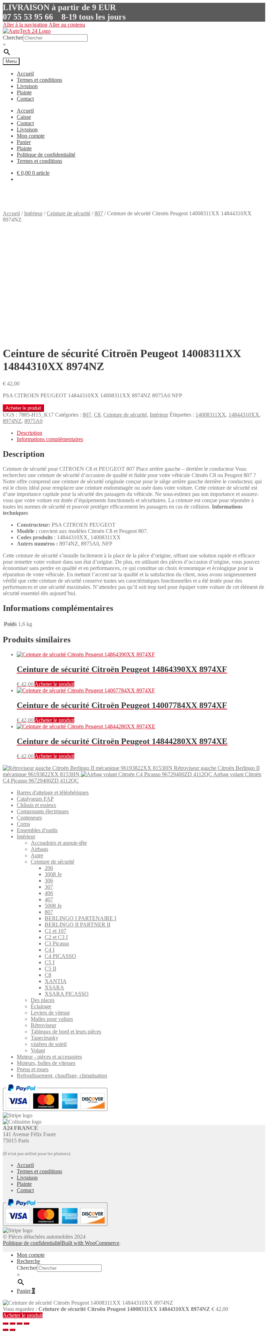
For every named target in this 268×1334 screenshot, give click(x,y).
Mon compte (31, 136)
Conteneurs (29, 818)
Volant (38, 1050)
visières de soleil (49, 1044)
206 (49, 868)
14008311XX (210, 415)
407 (49, 899)
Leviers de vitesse (50, 1013)
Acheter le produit (23, 408)
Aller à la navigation (25, 25)
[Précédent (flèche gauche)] (5, 1330)
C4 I (49, 950)
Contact (25, 99)
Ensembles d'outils (37, 830)
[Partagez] (12, 1323)
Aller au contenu (67, 25)
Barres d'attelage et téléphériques (53, 792)
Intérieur (33, 213)
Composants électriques (43, 811)
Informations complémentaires (50, 439)
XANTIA (56, 981)
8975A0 (33, 421)
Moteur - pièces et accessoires (49, 1057)
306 (49, 881)
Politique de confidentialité (46, 155)
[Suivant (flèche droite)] (12, 1330)
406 (49, 893)
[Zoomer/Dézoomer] (26, 1323)
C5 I (49, 962)
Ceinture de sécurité (68, 213)
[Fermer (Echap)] (5, 1323)
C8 (97, 415)
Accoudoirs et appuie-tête (59, 843)
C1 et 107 (55, 931)
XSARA (54, 987)
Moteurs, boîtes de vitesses (46, 1063)
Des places (42, 1000)
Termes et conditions (39, 80)
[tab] (141, 433)
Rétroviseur (43, 1025)
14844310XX (244, 415)
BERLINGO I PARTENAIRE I (80, 918)
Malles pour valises (52, 1019)
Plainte (24, 92)
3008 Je (53, 874)
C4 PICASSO (60, 956)
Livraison (27, 86)
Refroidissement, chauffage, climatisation (62, 1076)
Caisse (24, 117)
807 (99, 213)
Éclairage (41, 1006)
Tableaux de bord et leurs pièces (66, 1031)
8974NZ (12, 421)
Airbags (39, 849)
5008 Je (53, 906)
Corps (23, 824)
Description (29, 433)
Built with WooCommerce (90, 1243)
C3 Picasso (57, 943)
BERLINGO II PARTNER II (77, 925)
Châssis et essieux (36, 805)
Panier (24, 142)
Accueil (25, 74)
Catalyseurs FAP (35, 799)
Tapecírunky (44, 1038)
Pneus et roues (33, 1069)
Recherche (28, 1261)
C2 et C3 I (56, 937)
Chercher (13, 38)
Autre (37, 855)
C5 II (50, 969)
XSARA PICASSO (67, 994)
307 (49, 887)
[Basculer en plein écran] (19, 1323)
